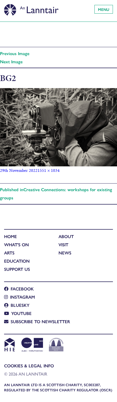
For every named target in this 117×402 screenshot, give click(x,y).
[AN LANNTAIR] (31, 8)
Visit (63, 244)
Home (10, 236)
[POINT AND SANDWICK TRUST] (56, 345)
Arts (9, 253)
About (66, 236)
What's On (16, 244)
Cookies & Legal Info (29, 365)
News (65, 253)
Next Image (11, 61)
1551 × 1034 (49, 170)
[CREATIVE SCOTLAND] (31, 345)
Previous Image (14, 53)
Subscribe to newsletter (40, 321)
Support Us (17, 269)
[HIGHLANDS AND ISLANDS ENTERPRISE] (9, 345)
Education (17, 261)
